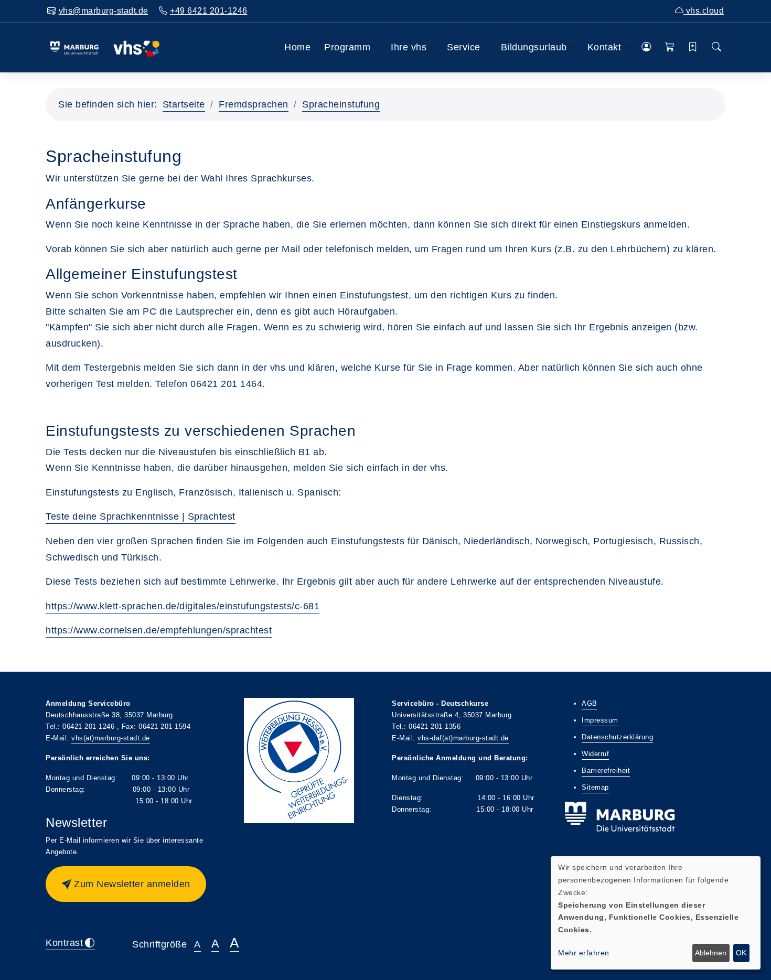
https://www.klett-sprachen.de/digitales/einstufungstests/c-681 (182, 606)
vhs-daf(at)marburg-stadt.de (463, 738)
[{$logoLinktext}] (105, 47)
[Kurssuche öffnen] (717, 47)
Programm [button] (347, 47)
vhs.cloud (703, 10)
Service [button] (463, 47)
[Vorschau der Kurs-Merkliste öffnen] (693, 47)
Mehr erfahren (583, 953)
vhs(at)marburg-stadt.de (110, 738)
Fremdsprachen (253, 104)
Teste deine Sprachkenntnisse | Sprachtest (140, 516)
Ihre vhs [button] (408, 47)
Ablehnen (710, 953)
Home (297, 47)
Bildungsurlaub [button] (534, 47)
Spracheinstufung (341, 104)
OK (741, 953)
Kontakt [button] (604, 47)
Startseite (184, 104)
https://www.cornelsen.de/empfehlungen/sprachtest (159, 630)
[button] (670, 47)
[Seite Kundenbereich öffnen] (646, 47)
